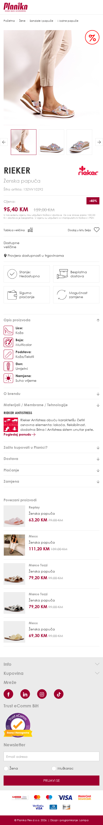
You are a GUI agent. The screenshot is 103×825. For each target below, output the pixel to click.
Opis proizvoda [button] (17, 320)
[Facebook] (8, 694)
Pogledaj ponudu (18, 434)
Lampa (84, 820)
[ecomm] (18, 725)
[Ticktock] (58, 694)
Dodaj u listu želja (80, 230)
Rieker (17, 170)
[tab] (51, 320)
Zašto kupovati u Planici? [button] (25, 447)
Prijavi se (51, 780)
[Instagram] (42, 694)
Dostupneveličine (11, 245)
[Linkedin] (25, 694)
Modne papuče (67, 20)
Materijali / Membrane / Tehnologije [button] (36, 405)
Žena (14, 768)
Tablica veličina (14, 230)
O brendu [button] (12, 394)
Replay (34, 507)
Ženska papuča (42, 513)
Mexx (33, 536)
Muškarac (65, 768)
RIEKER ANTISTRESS (18, 413)
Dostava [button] (11, 459)
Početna (9, 20)
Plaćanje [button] (11, 470)
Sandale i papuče (41, 20)
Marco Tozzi (38, 565)
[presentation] (4, 142)
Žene (22, 20)
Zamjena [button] (11, 481)
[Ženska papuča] (14, 516)
